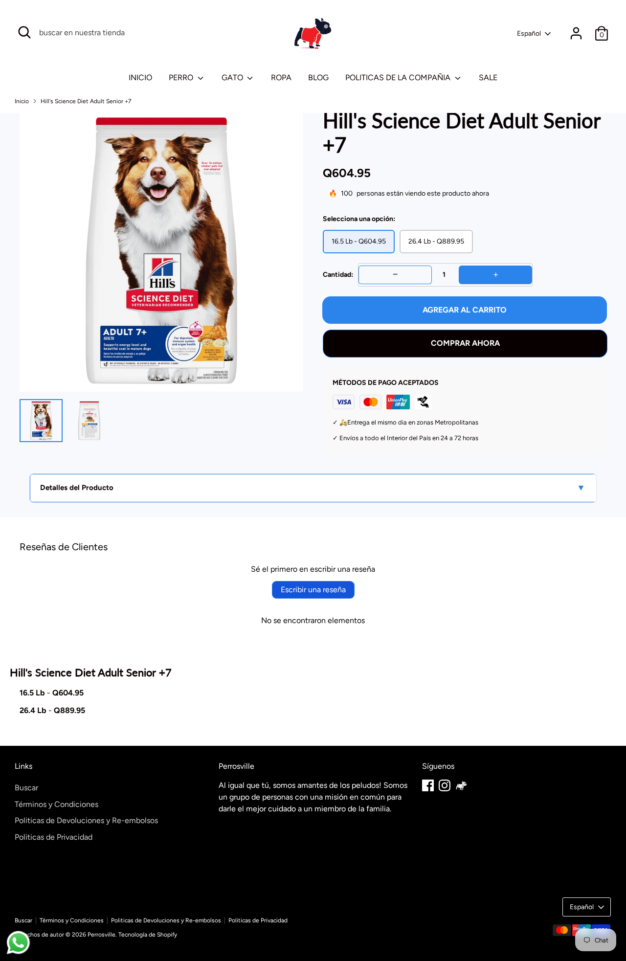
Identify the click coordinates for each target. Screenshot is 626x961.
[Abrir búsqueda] (24, 32)
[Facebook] (428, 785)
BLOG (318, 77)
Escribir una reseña (313, 589)
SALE (488, 77)
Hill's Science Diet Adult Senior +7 (86, 101)
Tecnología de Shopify (147, 934)
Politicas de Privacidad (53, 837)
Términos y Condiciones (56, 804)
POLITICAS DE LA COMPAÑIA (398, 77)
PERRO (182, 77)
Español (529, 33)
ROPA (281, 77)
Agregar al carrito (465, 309)
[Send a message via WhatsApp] (18, 942)
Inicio (22, 101)
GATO (233, 77)
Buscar (26, 787)
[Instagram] (444, 785)
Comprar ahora (465, 343)
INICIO (140, 77)
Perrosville (101, 934)
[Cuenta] (576, 33)
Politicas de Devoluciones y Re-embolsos (86, 820)
